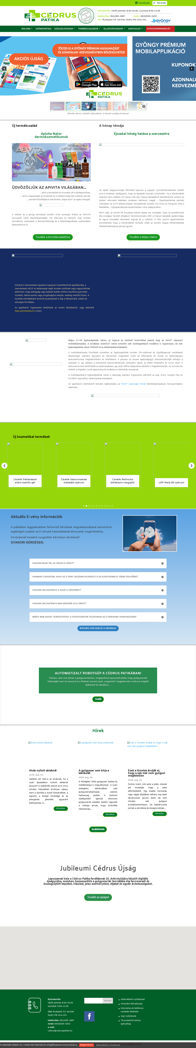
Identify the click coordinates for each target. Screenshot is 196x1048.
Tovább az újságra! (98, 897)
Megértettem (86, 1045)
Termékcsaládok (88, 29)
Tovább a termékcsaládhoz (53, 237)
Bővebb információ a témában (98, 628)
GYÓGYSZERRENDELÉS (158, 29)
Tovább (98, 699)
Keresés (161, 3)
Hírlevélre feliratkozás (131, 1004)
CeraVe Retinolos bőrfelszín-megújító (74, 481)
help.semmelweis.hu (25, 311)
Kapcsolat (134, 29)
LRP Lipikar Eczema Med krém (171, 481)
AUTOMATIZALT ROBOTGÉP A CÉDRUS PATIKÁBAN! (98, 673)
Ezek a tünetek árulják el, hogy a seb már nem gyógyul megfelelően (146, 773)
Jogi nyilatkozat (128, 1016)
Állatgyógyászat (113, 29)
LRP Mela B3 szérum (122, 482)
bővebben (60, 808)
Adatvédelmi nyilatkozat (108, 1045)
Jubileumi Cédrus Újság (98, 868)
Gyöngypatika (43, 29)
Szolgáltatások (63, 29)
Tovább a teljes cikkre (143, 237)
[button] (98, 68)
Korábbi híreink (98, 829)
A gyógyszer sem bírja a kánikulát (94, 772)
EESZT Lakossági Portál (133, 384)
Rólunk (26, 29)
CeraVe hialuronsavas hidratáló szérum (25, 481)
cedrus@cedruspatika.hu (60, 1031)
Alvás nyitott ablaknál (43, 770)
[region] (98, 74)
